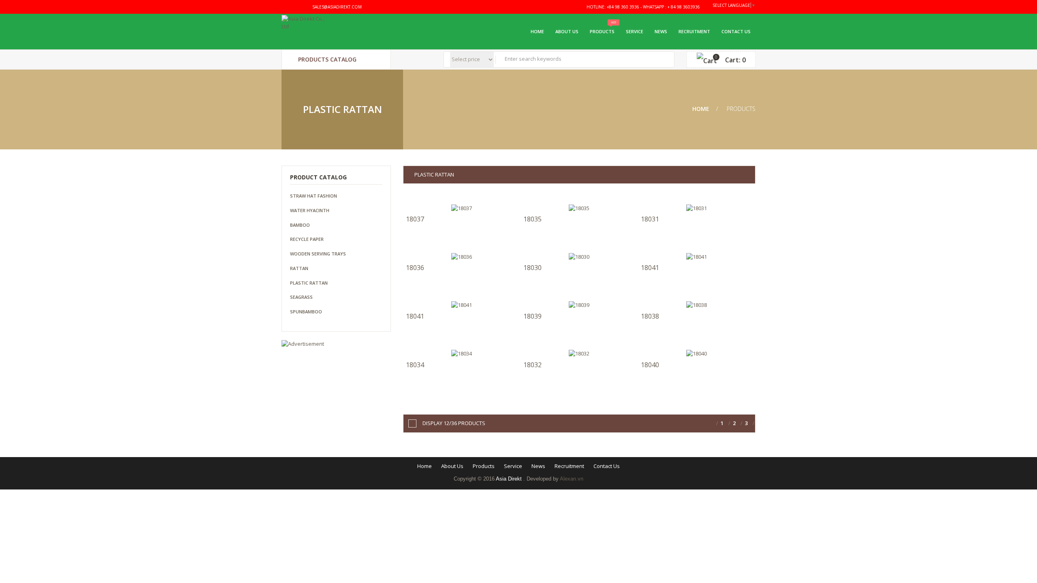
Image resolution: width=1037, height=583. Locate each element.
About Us (566, 31)
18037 (415, 219)
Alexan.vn (571, 479)
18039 (532, 316)
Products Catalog (326, 59)
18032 (532, 364)
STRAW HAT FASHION (313, 196)
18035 (532, 219)
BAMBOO (300, 225)
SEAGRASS (301, 297)
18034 (415, 364)
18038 (650, 316)
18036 (415, 267)
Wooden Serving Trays (318, 254)
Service (634, 31)
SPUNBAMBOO (306, 312)
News (661, 31)
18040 (650, 364)
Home (536, 31)
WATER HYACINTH (309, 210)
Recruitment (694, 31)
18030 (532, 267)
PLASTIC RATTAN (309, 283)
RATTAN (299, 268)
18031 (650, 219)
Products (602, 31)
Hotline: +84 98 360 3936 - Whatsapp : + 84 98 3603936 (642, 7)
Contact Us (736, 31)
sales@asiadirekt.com (336, 7)
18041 (650, 267)
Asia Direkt (509, 479)
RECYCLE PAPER (307, 239)
